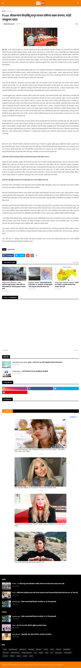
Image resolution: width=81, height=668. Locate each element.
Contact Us (53, 665)
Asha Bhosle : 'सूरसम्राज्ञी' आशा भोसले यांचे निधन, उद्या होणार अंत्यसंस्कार (32, 634)
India (46, 652)
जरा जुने (76, 350)
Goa (35, 652)
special (19, 656)
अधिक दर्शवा (76, 262)
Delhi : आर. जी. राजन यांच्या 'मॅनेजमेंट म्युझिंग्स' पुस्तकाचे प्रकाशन (29, 625)
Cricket (46, 649)
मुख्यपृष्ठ (4, 11)
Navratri (5, 656)
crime (52, 649)
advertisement (13, 649)
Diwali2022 (66, 649)
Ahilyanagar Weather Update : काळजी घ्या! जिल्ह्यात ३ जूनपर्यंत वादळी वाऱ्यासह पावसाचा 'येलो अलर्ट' (67, 284)
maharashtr (58, 652)
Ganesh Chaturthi (27, 652)
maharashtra (67, 652)
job (52, 652)
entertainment (15, 652)
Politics (12, 656)
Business (38, 649)
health (41, 652)
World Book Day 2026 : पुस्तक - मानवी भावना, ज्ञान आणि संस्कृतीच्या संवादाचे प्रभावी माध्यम (37, 362)
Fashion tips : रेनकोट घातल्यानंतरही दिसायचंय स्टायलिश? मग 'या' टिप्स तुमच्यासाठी (34, 601)
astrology (31, 649)
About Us (60, 665)
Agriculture (10, 11)
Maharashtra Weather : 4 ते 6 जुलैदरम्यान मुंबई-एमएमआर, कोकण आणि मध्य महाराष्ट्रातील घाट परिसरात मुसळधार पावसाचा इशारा (14, 286)
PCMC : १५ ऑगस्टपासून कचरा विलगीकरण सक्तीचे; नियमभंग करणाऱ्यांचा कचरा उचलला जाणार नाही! (38, 583)
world (31, 656)
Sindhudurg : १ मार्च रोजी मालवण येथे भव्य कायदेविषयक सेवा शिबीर (30, 371)
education (6, 652)
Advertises (7, 411)
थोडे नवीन (5, 350)
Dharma (58, 649)
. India (4, 649)
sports (25, 656)
